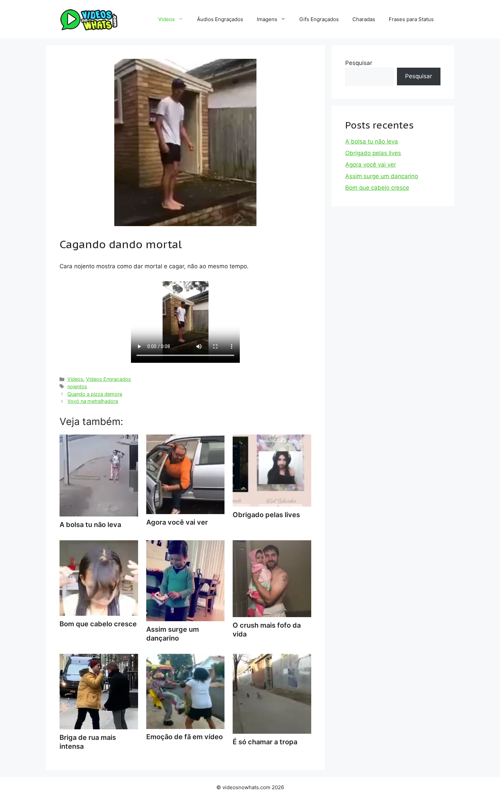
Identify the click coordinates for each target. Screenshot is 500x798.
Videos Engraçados (108, 379)
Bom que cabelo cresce (377, 187)
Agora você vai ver (370, 164)
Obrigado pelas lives (373, 153)
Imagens (267, 19)
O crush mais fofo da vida (267, 629)
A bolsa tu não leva (371, 141)
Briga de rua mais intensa (88, 741)
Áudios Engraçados (220, 19)
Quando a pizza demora (94, 394)
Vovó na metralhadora (92, 401)
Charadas (363, 19)
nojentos (77, 386)
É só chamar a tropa (265, 742)
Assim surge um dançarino (172, 633)
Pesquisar (358, 63)
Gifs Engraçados (319, 19)
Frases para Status (411, 19)
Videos (166, 19)
